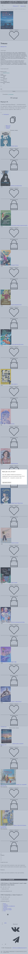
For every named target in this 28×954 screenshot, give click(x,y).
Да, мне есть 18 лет (7, 482)
